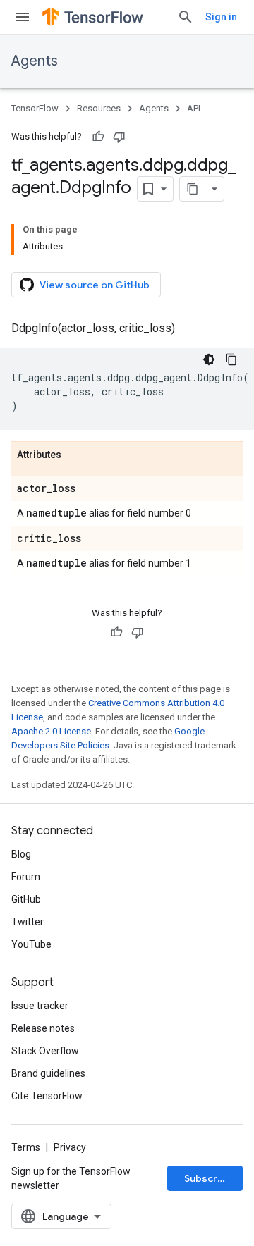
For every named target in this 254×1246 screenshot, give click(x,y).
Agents (34, 61)
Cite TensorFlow (47, 1096)
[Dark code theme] (209, 359)
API (193, 108)
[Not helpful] (119, 136)
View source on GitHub (95, 284)
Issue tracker (39, 1005)
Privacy (70, 1147)
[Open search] (185, 16)
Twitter (27, 921)
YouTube (31, 944)
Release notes (43, 1028)
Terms (25, 1147)
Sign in (221, 17)
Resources (99, 108)
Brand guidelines (48, 1073)
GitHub (26, 899)
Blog (21, 854)
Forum (25, 876)
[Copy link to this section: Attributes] (75, 455)
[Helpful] (98, 136)
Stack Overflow (45, 1050)
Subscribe (208, 1178)
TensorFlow (35, 108)
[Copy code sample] (231, 359)
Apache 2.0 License (51, 731)
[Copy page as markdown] (192, 189)
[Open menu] (22, 17)
